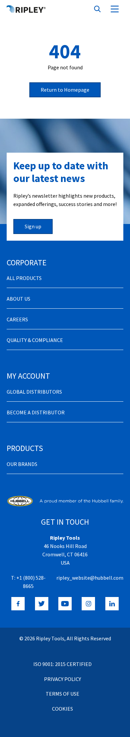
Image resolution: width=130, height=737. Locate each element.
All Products (24, 278)
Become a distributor (36, 412)
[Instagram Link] (88, 603)
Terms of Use (62, 693)
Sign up (33, 226)
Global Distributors (34, 391)
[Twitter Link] (41, 603)
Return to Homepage (65, 89)
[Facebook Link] (18, 603)
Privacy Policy (62, 679)
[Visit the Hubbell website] (65, 501)
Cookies (62, 708)
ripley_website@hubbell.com (89, 577)
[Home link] (26, 9)
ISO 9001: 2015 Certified (62, 664)
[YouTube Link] (65, 603)
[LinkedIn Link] (112, 603)
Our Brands (22, 464)
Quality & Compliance (35, 340)
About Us (18, 298)
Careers (17, 319)
